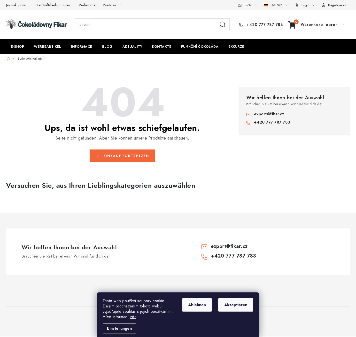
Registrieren (337, 5)
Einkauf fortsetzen (126, 155)
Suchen (223, 24)
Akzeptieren (235, 305)
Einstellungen (119, 328)
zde (133, 317)
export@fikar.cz (269, 114)
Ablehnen (197, 305)
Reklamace (87, 5)
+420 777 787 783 (264, 24)
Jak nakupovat (16, 5)
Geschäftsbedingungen (52, 5)
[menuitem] (17, 46)
